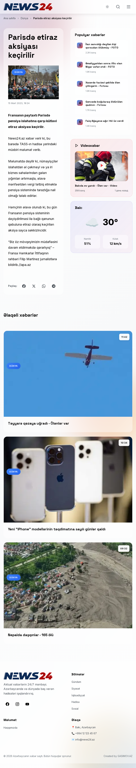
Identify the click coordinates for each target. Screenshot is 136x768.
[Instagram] (17, 704)
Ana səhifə (10, 18)
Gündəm (76, 681)
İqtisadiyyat (78, 695)
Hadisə (76, 701)
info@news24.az (85, 739)
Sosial (75, 708)
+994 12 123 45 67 (86, 733)
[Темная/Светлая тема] (107, 7)
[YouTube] (27, 704)
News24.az (16, 138)
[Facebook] (7, 704)
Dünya (24, 18)
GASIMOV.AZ (125, 756)
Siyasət (76, 688)
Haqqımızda (10, 727)
